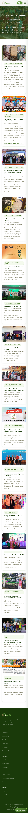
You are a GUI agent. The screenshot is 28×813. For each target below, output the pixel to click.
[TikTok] (13, 807)
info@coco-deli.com (7, 791)
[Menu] (25, 3)
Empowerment (5, 763)
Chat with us (22, 810)
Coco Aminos (5, 736)
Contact (4, 782)
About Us (4, 760)
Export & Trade (6, 774)
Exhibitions (4, 771)
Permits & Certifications (8, 778)
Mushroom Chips (6, 750)
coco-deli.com (5, 794)
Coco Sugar (5, 732)
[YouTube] (17, 807)
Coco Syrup (5, 739)
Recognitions (5, 767)
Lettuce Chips (5, 747)
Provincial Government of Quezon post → (14, 143)
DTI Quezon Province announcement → (13, 91)
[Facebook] (10, 807)
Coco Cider (5, 743)
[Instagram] (15, 807)
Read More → (7, 698)
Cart (21, 3)
